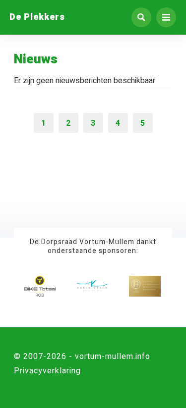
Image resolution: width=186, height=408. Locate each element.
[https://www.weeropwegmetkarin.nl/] (92, 286)
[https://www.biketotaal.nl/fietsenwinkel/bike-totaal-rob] (40, 286)
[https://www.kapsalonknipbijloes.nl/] (145, 286)
